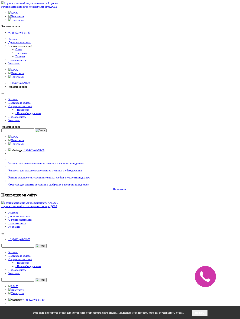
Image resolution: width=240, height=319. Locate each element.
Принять (199, 312)
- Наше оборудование (28, 113)
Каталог (13, 39)
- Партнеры (22, 109)
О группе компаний (20, 106)
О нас (18, 49)
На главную (120, 189)
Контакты (14, 63)
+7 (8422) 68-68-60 (19, 32)
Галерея (20, 56)
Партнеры (21, 53)
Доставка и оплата (19, 42)
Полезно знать (17, 60)
